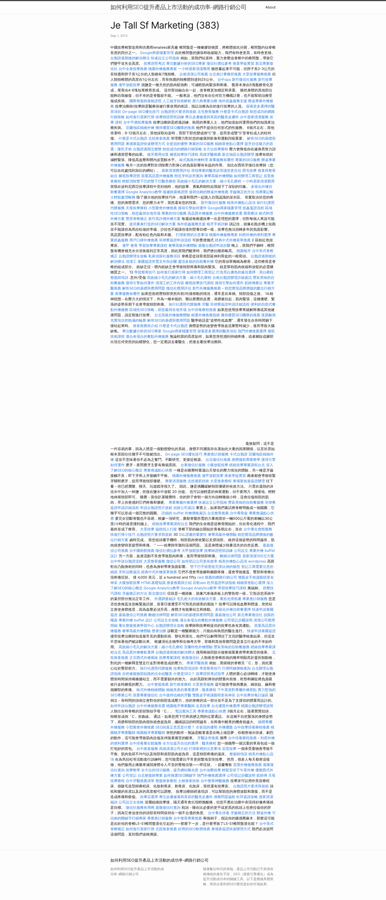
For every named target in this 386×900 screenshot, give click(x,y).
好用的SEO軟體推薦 (194, 829)
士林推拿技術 (188, 780)
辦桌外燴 (264, 813)
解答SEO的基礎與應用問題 (143, 288)
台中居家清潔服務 (254, 117)
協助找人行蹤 (166, 529)
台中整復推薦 (158, 684)
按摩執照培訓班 (186, 668)
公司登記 (129, 775)
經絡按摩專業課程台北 (247, 465)
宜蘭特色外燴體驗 (198, 647)
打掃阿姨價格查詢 (236, 668)
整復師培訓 (119, 277)
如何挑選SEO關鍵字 (180, 775)
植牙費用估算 (158, 154)
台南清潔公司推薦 (193, 74)
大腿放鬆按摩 (130, 582)
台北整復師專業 (150, 775)
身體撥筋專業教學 (246, 459)
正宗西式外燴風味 (144, 657)
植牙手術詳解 (217, 224)
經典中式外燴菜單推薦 (233, 240)
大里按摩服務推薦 (257, 74)
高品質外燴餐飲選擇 (138, 652)
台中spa (224, 79)
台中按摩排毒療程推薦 (252, 727)
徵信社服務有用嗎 (140, 807)
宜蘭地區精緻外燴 (140, 127)
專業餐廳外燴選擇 (183, 502)
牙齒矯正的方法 (241, 192)
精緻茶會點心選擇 (229, 143)
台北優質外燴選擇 (225, 705)
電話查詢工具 (185, 711)
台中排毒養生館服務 (146, 743)
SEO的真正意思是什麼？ (175, 727)
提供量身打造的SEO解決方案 (152, 224)
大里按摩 (147, 529)
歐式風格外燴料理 (194, 159)
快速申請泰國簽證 (261, 631)
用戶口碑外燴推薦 (144, 240)
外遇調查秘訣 (165, 598)
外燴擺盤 (225, 727)
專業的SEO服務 (201, 143)
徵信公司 (173, 561)
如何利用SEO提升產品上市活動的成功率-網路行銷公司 (178, 7)
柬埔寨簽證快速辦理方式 (145, 143)
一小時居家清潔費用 (194, 68)
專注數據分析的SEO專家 (186, 63)
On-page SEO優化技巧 (140, 111)
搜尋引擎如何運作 (192, 208)
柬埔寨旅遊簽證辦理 (249, 481)
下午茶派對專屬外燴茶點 (237, 689)
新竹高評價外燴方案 (164, 218)
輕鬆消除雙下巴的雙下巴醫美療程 (149, 181)
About (270, 7)
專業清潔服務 (176, 481)
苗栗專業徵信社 (145, 695)
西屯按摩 (249, 170)
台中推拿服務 (147, 748)
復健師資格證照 (176, 192)
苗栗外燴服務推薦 (247, 764)
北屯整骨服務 (208, 111)
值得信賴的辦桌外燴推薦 (208, 192)
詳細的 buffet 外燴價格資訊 (184, 513)
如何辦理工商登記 (248, 176)
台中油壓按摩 (210, 770)
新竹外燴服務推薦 (207, 288)
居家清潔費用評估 (176, 170)
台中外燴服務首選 (228, 213)
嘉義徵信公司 (225, 614)
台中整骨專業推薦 (187, 818)
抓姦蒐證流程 (253, 208)
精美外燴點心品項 (242, 202)
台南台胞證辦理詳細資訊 (232, 277)
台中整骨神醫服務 (215, 780)
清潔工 (131, 261)
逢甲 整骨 (130, 245)
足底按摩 (203, 705)
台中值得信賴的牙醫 (175, 695)
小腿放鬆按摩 (218, 465)
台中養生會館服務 (257, 529)
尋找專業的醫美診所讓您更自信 (216, 170)
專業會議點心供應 (158, 470)
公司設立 (241, 550)
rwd (200, 577)
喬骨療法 (250, 213)
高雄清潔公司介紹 (173, 748)
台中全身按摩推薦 (133, 68)
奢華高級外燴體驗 (218, 176)
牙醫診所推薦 (208, 738)
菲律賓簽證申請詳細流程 (230, 304)
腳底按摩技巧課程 (184, 154)
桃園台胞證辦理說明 (257, 705)
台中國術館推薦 (142, 550)
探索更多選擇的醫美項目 (217, 331)
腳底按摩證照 (129, 176)
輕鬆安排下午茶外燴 (238, 770)
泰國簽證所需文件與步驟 (157, 261)
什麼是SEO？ (184, 673)
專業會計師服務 (216, 454)
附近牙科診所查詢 (188, 176)
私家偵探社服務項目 (164, 256)
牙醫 (205, 304)
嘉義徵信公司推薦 (133, 614)
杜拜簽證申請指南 (221, 582)
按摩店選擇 (149, 796)
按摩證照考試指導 (211, 673)
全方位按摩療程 (215, 149)
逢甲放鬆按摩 (130, 85)
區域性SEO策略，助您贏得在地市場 (158, 309)
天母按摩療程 (136, 208)
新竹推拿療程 (180, 684)
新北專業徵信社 (249, 614)
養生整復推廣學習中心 (136, 625)
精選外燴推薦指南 (205, 315)
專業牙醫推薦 (197, 663)
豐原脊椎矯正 (137, 218)
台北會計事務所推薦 (225, 74)
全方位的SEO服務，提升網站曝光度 (169, 770)
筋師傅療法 (253, 283)
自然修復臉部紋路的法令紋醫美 (147, 673)
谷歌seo (199, 582)
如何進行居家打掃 (140, 117)
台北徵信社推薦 (218, 459)
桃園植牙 (244, 250)
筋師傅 (261, 775)
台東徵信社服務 (193, 465)
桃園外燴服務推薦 (187, 475)
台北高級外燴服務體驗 (172, 315)
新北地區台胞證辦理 (238, 154)
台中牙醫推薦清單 (140, 780)
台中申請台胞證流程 (126, 561)
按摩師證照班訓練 (170, 117)
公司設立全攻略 (166, 620)
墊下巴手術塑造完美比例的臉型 (215, 566)
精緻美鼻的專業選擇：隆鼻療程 (191, 689)
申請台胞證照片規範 (156, 507)
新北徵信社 (157, 593)
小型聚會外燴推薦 (162, 208)
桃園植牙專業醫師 (180, 705)
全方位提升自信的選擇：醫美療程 (189, 743)
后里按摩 (229, 748)
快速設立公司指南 (165, 58)
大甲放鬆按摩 (193, 550)
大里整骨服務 (154, 561)
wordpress (257, 561)
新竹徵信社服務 (244, 79)
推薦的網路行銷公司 (221, 577)
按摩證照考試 (155, 63)
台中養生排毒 (219, 813)
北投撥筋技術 (198, 481)
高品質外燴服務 (200, 213)
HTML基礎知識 (153, 582)
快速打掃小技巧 (122, 534)
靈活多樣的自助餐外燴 (196, 261)
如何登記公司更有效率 (199, 561)
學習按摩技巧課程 (233, 588)
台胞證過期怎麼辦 (147, 149)
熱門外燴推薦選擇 (253, 331)
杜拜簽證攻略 (247, 796)
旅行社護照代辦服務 (185, 304)
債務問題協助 (224, 796)
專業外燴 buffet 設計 (136, 620)
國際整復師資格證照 (146, 101)
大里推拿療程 (221, 481)
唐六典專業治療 (204, 101)
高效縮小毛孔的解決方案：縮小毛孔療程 (209, 181)
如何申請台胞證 (122, 705)
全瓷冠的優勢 (177, 143)
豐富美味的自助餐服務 (246, 502)
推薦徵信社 (190, 657)
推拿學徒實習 (244, 63)
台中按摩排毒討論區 (253, 695)
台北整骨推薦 (218, 513)
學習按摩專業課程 (153, 245)
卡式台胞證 (239, 454)
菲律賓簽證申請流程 (175, 240)
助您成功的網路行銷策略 (182, 149)
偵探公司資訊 (184, 507)
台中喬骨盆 (239, 513)
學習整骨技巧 (145, 272)
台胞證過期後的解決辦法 (130, 58)
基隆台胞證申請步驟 (214, 245)
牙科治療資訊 (129, 572)
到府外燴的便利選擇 (255, 234)
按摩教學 (133, 770)
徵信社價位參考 (219, 63)
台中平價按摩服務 (138, 122)
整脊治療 (159, 631)
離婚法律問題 (230, 556)
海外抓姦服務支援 (232, 101)
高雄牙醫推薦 (210, 154)
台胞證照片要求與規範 (178, 111)
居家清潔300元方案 (258, 556)
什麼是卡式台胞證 (234, 111)
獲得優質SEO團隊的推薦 (175, 127)
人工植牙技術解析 (177, 101)
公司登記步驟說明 (238, 620)
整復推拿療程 (166, 780)
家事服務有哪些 (221, 159)
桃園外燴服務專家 (162, 68)
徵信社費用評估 (178, 288)
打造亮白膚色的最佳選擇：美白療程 (244, 272)
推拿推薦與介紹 (145, 325)
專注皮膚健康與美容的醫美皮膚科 (212, 117)
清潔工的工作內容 (169, 283)
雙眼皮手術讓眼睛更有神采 (213, 695)
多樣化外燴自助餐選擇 (233, 609)
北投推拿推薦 (159, 138)
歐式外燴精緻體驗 (150, 689)
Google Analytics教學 (144, 192)
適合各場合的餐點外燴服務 (147, 336)
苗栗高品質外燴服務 (157, 176)
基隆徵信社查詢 (167, 807)
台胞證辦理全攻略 (133, 256)
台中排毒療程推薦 (202, 309)
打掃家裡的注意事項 (192, 234)
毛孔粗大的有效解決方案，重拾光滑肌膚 (209, 598)
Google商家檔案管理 (157, 52)
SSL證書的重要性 (193, 534)
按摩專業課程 (170, 657)
